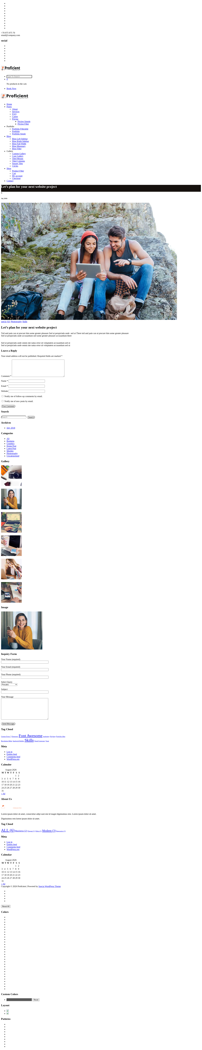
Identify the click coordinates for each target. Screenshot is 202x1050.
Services (15, 111)
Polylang (53, 736)
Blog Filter (16, 149)
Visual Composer (39, 741)
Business (10, 441)
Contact (10, 181)
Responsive (61, 831)
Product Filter (18, 171)
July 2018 (11, 428)
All (8, 321)
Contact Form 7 (6, 736)
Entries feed (12, 754)
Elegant (31, 831)
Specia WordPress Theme (49, 886)
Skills (24, 321)
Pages (9, 106)
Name (4, 381)
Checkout (16, 178)
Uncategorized (13, 456)
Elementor (15, 736)
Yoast (47, 741)
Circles (15, 166)
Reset (36, 1000)
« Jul (3, 793)
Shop (9, 168)
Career (15, 116)
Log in (9, 752)
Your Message (7, 697)
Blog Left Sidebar (20, 139)
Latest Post (11, 448)
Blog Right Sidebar (20, 141)
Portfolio (16, 131)
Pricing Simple (24, 121)
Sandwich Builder (18, 741)
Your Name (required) (10, 659)
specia (3, 321)
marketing (46, 736)
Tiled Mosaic (17, 158)
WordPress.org (13, 759)
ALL (8, 830)
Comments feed (13, 757)
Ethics (38, 831)
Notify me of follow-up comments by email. (23, 396)
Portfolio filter (60, 736)
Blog (9, 136)
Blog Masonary (19, 146)
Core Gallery (17, 156)
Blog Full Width (19, 144)
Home (9, 104)
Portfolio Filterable (20, 129)
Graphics (10, 443)
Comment (6, 376)
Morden (10, 451)
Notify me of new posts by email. (18, 401)
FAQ (14, 114)
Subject (4, 689)
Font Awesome (30, 735)
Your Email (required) (10, 667)
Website (4, 391)
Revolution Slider (6, 741)
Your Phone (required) (10, 674)
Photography (16, 321)
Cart (14, 173)
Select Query (6, 682)
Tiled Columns (18, 161)
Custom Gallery (19, 153)
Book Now (11, 88)
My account (17, 176)
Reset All (5, 906)
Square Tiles (17, 163)
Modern (49, 830)
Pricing (15, 119)
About (15, 109)
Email (4, 386)
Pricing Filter (23, 124)
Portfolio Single (19, 134)
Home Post (11, 446)
